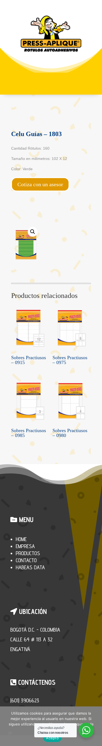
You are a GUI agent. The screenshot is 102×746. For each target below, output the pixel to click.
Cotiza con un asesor (40, 184)
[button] (33, 232)
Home (21, 539)
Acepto (52, 738)
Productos (28, 553)
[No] (95, 726)
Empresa (25, 546)
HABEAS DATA (30, 567)
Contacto (26, 560)
